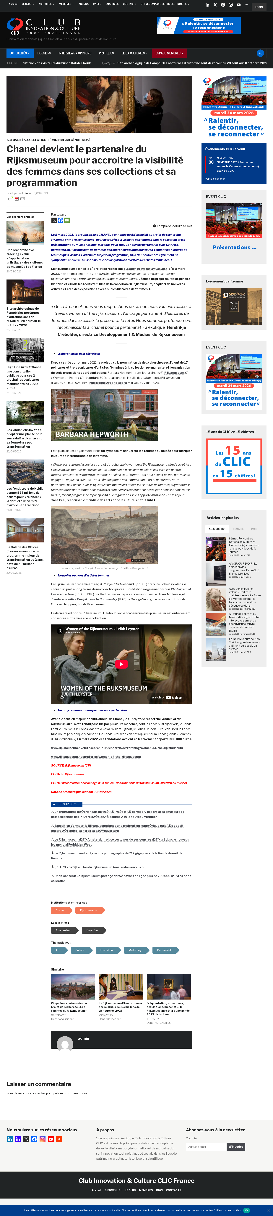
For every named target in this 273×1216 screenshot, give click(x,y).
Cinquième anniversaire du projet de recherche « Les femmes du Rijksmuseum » (69, 1007)
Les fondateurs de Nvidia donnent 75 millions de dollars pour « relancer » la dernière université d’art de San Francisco (24, 497)
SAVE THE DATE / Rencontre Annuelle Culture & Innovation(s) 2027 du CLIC (238, 166)
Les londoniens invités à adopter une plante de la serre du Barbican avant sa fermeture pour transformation (24, 438)
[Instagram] (231, 5)
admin (23, 193)
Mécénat (73, 140)
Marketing (135, 950)
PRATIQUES (106, 53)
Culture (79, 950)
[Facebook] (223, 5)
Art (58, 950)
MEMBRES (65, 4)
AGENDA (84, 4)
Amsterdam (63, 930)
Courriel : (192, 1138)
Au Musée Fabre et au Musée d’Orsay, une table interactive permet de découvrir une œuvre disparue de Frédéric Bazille (244, 622)
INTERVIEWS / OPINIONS (75, 53)
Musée (87, 140)
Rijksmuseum (174, 373)
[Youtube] (238, 5)
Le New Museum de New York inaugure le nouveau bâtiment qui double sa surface (244, 644)
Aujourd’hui (217, 528)
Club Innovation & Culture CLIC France (137, 1180)
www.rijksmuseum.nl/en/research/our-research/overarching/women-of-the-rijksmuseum (117, 748)
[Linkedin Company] (207, 5)
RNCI (96, 4)
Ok (246, 1210)
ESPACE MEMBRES (168, 53)
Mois (254, 528)
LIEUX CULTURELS (133, 53)
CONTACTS (129, 4)
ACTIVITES (45, 4)
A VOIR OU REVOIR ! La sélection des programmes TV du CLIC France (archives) (244, 568)
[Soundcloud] (246, 5)
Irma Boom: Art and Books (108, 383)
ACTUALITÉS (18, 53)
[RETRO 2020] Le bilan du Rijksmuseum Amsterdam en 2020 (99, 867)
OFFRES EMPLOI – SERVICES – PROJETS (163, 4)
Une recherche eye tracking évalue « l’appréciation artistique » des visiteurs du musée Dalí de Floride (24, 258)
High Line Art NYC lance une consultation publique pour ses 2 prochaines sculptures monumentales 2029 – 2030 (23, 377)
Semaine (238, 528)
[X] (215, 5)
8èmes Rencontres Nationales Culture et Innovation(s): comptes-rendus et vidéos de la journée (244, 545)
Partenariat (164, 950)
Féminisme (56, 140)
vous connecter (34, 1093)
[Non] (268, 1210)
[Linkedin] (18, 1139)
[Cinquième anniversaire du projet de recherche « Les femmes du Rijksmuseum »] (73, 987)
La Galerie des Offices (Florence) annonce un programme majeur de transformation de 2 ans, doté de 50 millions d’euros (24, 557)
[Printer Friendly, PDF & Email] (16, 198)
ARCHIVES (112, 4)
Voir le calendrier (215, 178)
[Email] (67, 220)
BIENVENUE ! (113, 1190)
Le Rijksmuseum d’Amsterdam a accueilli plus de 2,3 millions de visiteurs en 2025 (120, 1007)
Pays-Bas (92, 930)
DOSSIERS (44, 53)
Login (259, 7)
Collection (36, 140)
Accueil (13, 4)
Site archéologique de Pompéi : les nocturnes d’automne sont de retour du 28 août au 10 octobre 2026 (155, 63)
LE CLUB (26, 4)
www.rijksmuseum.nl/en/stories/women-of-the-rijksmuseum (96, 757)
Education (106, 950)
